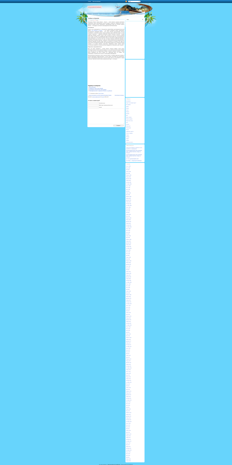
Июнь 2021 (128, 267)
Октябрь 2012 (128, 419)
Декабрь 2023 (128, 221)
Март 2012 (128, 432)
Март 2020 (128, 292)
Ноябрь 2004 (128, 460)
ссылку (103, 96)
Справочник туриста (129, 131)
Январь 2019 (128, 317)
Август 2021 (128, 266)
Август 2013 (128, 401)
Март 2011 (128, 444)
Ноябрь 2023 (128, 223)
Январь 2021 (128, 275)
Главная (89, 1)
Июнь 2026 (128, 167)
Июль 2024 (128, 209)
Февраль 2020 (128, 294)
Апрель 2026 (128, 171)
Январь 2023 (128, 241)
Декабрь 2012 (128, 416)
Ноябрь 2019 (128, 300)
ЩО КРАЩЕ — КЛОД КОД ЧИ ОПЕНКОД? (134, 160)
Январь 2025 (128, 198)
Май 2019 (128, 310)
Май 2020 (128, 289)
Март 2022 (128, 259)
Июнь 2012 (128, 426)
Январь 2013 (128, 414)
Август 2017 (128, 348)
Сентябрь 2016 (128, 368)
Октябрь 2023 (128, 225)
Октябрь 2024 (128, 203)
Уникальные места (129, 142)
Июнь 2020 (128, 287)
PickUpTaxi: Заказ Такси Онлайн (96, 88)
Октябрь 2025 (128, 182)
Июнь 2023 (128, 232)
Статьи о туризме (101, 93)
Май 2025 (128, 191)
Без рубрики (128, 104)
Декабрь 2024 (128, 200)
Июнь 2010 (128, 455)
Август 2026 (128, 166)
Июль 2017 (128, 350)
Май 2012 (128, 428)
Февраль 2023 (128, 239)
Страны (127, 135)
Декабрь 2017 (128, 341)
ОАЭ (127, 122)
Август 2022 (128, 250)
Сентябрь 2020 (128, 282)
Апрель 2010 (128, 459)
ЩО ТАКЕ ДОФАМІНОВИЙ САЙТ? (132, 158)
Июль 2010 (128, 453)
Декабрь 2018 (128, 319)
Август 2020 (128, 284)
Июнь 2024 (128, 210)
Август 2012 (128, 423)
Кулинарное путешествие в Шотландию (97, 89)
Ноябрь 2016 (128, 364)
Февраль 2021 (128, 273)
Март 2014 (128, 389)
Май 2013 (128, 407)
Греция (127, 106)
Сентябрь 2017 (128, 346)
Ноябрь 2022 (128, 244)
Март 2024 (128, 216)
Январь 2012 (128, 435)
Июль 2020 (128, 285)
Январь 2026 (128, 176)
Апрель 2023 (128, 235)
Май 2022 (128, 255)
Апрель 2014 (128, 387)
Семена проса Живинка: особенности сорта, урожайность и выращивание (134, 148)
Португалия (128, 126)
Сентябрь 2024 (128, 205)
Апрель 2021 (128, 271)
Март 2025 (128, 194)
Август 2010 (128, 451)
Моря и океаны (129, 117)
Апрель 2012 (128, 430)
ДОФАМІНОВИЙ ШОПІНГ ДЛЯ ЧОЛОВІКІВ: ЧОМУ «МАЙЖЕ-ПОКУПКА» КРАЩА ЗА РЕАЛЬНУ (134, 151)
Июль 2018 (128, 328)
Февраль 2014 (128, 391)
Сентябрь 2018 (128, 325)
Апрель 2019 (128, 312)
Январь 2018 (128, 339)
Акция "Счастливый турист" (131, 102)
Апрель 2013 (128, 409)
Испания (127, 113)
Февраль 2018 (128, 337)
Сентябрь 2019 (128, 303)
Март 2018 (128, 335)
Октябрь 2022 (128, 246)
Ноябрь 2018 (128, 321)
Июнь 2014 (128, 384)
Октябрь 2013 (128, 398)
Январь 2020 (128, 296)
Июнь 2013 (128, 405)
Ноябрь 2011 (128, 437)
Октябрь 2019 (128, 301)
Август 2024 (128, 207)
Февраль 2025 (128, 196)
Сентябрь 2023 (128, 226)
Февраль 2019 (128, 316)
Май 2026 (128, 169)
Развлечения (128, 127)
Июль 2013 (128, 403)
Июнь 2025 (128, 189)
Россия (127, 129)
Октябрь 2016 (128, 366)
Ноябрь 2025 (128, 180)
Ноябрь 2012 (128, 418)
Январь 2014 (128, 393)
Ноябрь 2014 (128, 378)
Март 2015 (128, 375)
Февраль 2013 (128, 412)
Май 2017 (128, 353)
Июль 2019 (128, 307)
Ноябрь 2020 (128, 278)
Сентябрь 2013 (128, 400)
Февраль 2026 (128, 175)
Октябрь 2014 (128, 380)
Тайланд (127, 136)
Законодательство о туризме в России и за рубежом (100, 90)
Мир (127, 115)
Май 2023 (128, 234)
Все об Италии (92, 87)
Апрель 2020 (128, 291)
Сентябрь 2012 (128, 421)
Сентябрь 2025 (128, 184)
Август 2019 (128, 305)
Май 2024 (128, 212)
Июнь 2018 (128, 330)
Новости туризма (129, 118)
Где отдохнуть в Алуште (97, 30)
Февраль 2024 (128, 217)
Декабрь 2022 (128, 242)
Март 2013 (128, 410)
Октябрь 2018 (128, 323)
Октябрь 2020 (128, 280)
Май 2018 (128, 332)
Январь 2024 (128, 219)
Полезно (127, 124)
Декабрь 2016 (128, 362)
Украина (127, 140)
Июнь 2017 (128, 351)
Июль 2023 (128, 230)
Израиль (127, 111)
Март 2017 (128, 357)
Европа (127, 108)
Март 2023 (128, 237)
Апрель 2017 (128, 355)
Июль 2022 (128, 251)
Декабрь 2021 (128, 264)
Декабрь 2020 (128, 276)
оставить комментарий (96, 96)
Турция (127, 138)
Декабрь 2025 (128, 178)
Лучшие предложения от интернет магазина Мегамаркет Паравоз (100, 95)
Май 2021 (128, 269)
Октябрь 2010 (128, 448)
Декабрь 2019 (128, 298)
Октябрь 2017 (128, 344)
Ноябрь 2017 (128, 342)
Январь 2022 (128, 262)
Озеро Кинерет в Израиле (119, 95)
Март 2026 (128, 173)
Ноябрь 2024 (128, 201)
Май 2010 (128, 457)
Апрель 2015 (128, 373)
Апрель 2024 (128, 214)
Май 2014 (128, 385)
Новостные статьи (129, 120)
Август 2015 (128, 371)
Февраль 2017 (128, 359)
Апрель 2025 (128, 192)
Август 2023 (128, 228)
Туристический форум (96, 1)
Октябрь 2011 (128, 439)
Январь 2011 (128, 446)
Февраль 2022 (128, 260)
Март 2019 (128, 314)
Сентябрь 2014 (128, 382)
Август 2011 (128, 443)
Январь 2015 (128, 376)
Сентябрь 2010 (128, 450)
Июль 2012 (128, 425)
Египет (127, 110)
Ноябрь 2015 (128, 369)
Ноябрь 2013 (128, 396)
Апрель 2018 (128, 334)
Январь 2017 (128, 360)
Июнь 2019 (128, 309)
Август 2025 (128, 185)
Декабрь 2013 (128, 394)
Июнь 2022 (128, 253)
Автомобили (128, 101)
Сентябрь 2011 (128, 441)
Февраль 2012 (128, 434)
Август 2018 (128, 326)
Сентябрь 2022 (128, 248)
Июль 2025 (128, 187)
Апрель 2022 (128, 257)
